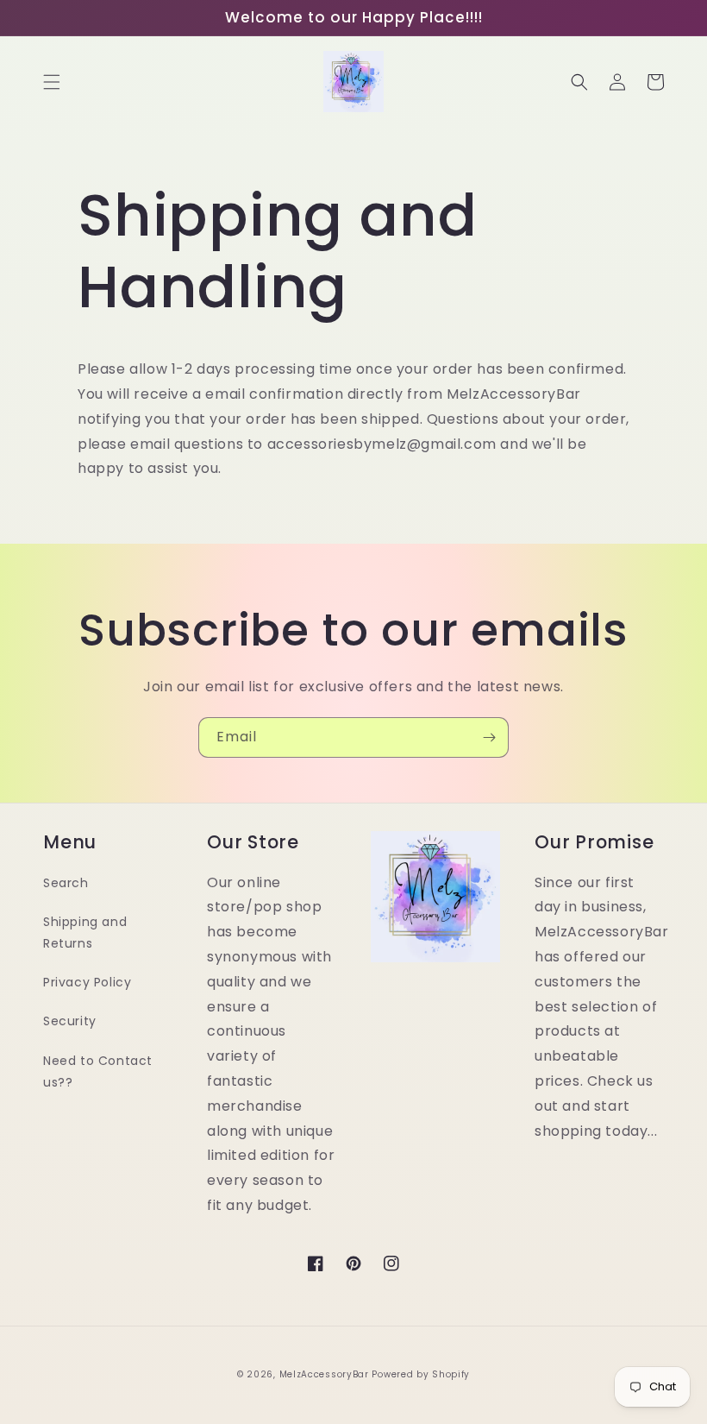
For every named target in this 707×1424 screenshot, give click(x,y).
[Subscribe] (489, 737)
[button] (52, 82)
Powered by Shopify (421, 1374)
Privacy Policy (87, 982)
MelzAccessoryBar (324, 1374)
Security (70, 1021)
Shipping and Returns (85, 932)
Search (66, 883)
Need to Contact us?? (98, 1071)
